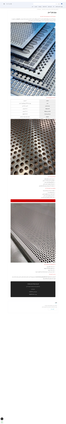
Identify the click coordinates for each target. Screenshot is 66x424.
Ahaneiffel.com (31, 294)
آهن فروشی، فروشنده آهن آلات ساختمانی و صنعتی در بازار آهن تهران (50, 9)
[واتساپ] (2, 422)
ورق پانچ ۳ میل (39, 9)
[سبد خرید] (4, 3)
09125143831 (31, 291)
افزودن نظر (52, 309)
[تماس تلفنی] (2, 419)
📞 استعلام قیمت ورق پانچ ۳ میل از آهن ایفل (33, 200)
